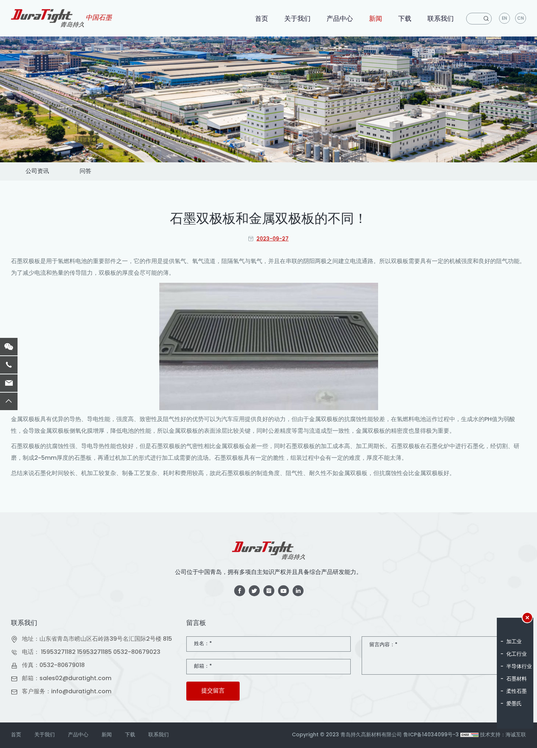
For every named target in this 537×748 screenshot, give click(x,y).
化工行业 (516, 654)
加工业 (514, 642)
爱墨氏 (514, 704)
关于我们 (297, 19)
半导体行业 (519, 667)
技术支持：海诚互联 (503, 735)
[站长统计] (469, 735)
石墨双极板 (25, 261)
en (504, 18)
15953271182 (58, 652)
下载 (404, 19)
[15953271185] (9, 365)
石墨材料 (516, 679)
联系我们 (440, 19)
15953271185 (94, 652)
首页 (261, 19)
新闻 (375, 19)
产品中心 (340, 19)
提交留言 (213, 691)
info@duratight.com (81, 692)
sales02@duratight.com (75, 678)
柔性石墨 (516, 691)
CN (520, 18)
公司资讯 (37, 171)
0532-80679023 (136, 652)
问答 (85, 171)
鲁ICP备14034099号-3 (431, 735)
